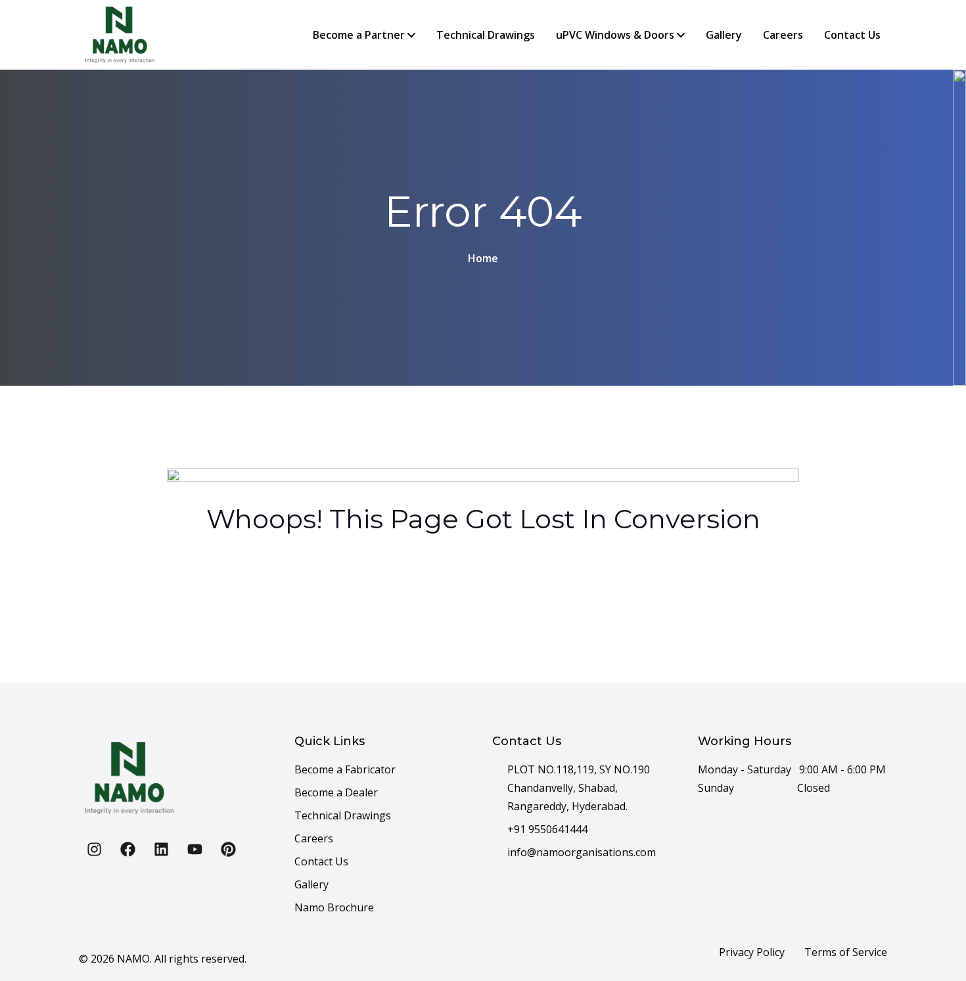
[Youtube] (194, 849)
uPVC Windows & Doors (616, 35)
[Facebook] (127, 849)
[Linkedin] (161, 849)
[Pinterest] (228, 849)
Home (483, 258)
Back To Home (475, 583)
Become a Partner (360, 35)
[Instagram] (94, 849)
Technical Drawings (485, 35)
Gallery (724, 35)
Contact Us (852, 35)
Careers (783, 35)
